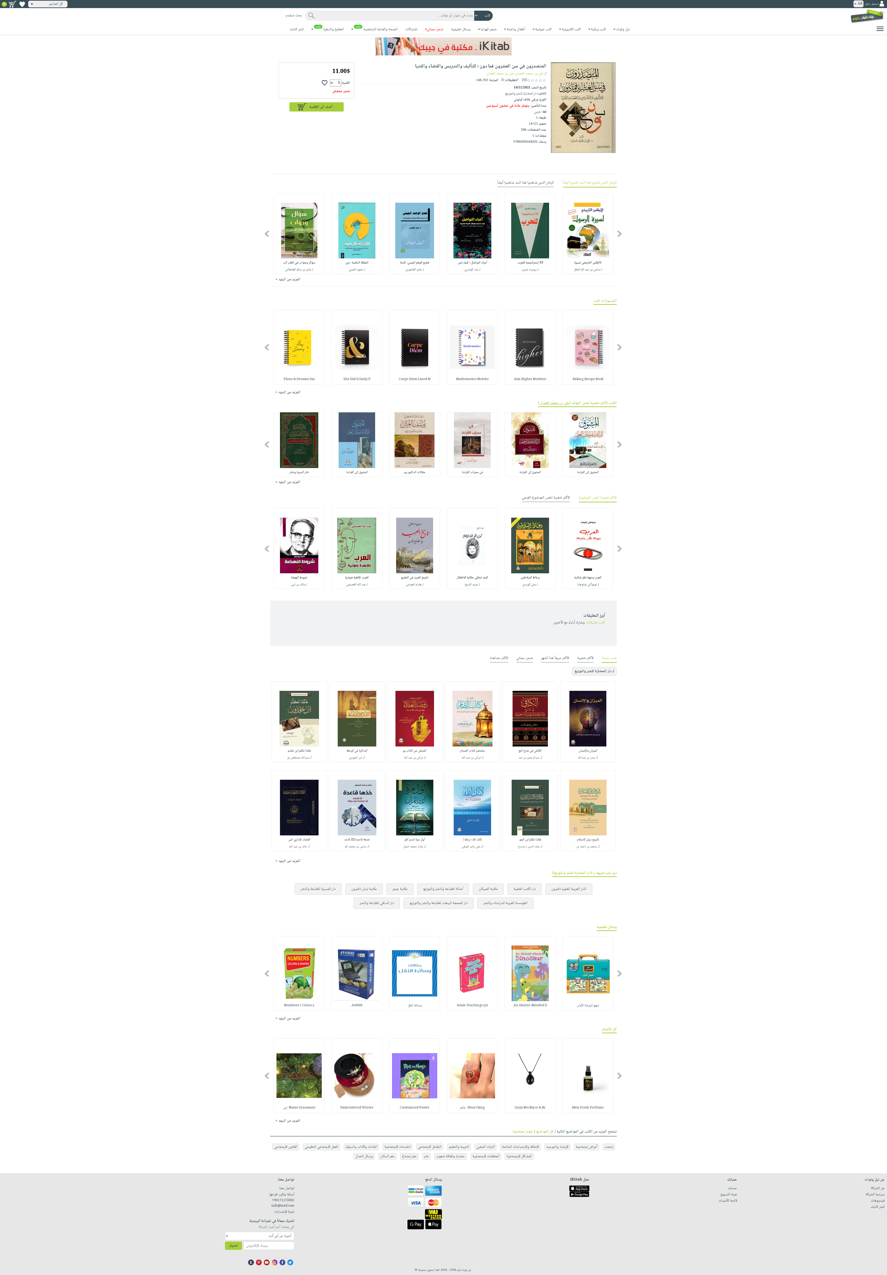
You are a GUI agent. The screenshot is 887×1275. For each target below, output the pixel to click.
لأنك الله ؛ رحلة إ (472, 840)
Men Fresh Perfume (588, 1108)
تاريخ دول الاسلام (588, 840)
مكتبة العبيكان (488, 889)
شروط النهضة (299, 577)
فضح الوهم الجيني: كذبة (414, 263)
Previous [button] (620, 234)
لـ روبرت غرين (530, 269)
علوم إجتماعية (523, 1132)
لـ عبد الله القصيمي (357, 584)
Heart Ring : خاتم (472, 1108)
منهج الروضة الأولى (588, 1005)
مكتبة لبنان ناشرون (364, 889)
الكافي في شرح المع (530, 751)
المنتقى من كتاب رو (414, 751)
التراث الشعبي (485, 1147)
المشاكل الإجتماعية (519, 1156)
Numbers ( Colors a (299, 1005)
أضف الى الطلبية (320, 107)
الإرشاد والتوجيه (557, 1147)
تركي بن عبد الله (471, 758)
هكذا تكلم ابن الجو (530, 840)
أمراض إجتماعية (586, 1147)
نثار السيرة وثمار (299, 472)
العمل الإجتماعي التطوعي (321, 1147)
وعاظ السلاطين (530, 577)
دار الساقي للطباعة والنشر (377, 903)
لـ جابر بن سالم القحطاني (299, 269)
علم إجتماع (409, 1156)
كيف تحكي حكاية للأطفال (472, 577)
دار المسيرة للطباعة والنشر (318, 889)
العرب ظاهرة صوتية (357, 577)
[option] (587, 233)
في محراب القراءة (472, 472)
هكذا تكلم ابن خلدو (299, 751)
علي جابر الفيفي (471, 846)
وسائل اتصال (364, 1156)
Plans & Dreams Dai (299, 379)
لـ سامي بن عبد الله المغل (588, 269)
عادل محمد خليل (413, 846)
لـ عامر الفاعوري (415, 269)
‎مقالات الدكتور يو (414, 472)
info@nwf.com (282, 1206)
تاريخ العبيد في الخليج (414, 577)
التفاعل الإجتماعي (429, 1147)
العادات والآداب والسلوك (361, 1147)
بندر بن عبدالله (586, 758)
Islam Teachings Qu (472, 1005)
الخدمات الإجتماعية (397, 1147)
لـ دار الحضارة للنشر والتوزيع (594, 671)
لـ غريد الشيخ (472, 584)
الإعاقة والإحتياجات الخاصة (520, 1147)
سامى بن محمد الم (355, 846)
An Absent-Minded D (530, 1005)
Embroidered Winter (357, 1108)
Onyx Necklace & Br (530, 1108)
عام (426, 1156)
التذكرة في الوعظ (357, 751)
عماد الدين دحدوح (529, 846)
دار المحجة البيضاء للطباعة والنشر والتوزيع (439, 903)
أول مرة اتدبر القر (414, 840)
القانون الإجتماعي (285, 1147)
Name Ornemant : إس (299, 1108)
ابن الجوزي (355, 758)
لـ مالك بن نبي (299, 584)
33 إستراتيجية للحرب (530, 263)
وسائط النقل (415, 1005)
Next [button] (267, 234)
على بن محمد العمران (500, 73)
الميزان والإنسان (588, 751)
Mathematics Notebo (472, 379)
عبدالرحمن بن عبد (528, 758)
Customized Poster (414, 1108)
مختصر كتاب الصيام (472, 751)
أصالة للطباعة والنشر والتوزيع (443, 889)
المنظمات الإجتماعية (485, 1156)
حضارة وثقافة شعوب (450, 1156)
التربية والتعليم (459, 1147)
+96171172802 (283, 1200)
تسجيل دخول (871, 4)
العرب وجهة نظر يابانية (587, 577)
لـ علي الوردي (530, 584)
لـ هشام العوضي (415, 584)
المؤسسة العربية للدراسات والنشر (505, 903)
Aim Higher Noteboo (530, 379)
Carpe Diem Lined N (415, 379)
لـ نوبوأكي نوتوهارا (588, 584)
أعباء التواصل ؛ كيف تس (472, 263)
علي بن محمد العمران (530, 73)
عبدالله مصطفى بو (298, 758)
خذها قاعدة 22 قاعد (357, 840)
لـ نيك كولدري (472, 269)
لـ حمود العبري (357, 269)
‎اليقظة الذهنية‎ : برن (356, 263)
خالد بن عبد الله (298, 846)
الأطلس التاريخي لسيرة (587, 263)
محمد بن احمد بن (586, 846)
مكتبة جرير (399, 889)
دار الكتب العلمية (524, 889)
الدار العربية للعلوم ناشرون (568, 889)
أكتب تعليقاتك (595, 622)
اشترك (233, 1246)
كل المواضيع (545, 1132)
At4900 (357, 1005)
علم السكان (387, 1156)
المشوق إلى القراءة (588, 472)
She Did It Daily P (357, 379)
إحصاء (608, 1147)
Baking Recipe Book (588, 379)
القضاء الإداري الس (299, 840)
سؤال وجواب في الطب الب (299, 263)
